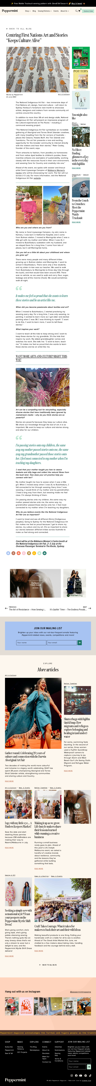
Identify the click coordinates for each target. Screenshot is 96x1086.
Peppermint (76, 175)
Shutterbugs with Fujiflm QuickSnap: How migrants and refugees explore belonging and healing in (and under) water (77, 728)
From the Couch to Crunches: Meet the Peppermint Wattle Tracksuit (80, 209)
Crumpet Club (86, 1080)
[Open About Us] (68, 11)
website (37, 178)
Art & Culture (64, 94)
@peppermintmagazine (80, 992)
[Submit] (80, 642)
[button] (8, 553)
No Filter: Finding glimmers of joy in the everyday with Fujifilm (80, 157)
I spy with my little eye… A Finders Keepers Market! (18, 824)
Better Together (70, 683)
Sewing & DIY (10, 875)
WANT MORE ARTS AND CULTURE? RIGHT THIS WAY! (41, 358)
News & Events (24, 788)
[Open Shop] (30, 11)
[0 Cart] (79, 11)
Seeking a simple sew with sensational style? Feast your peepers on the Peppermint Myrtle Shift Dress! (18, 917)
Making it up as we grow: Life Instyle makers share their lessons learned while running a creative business (47, 830)
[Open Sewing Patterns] (51, 11)
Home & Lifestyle (41, 876)
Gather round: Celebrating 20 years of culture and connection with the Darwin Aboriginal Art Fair (25, 756)
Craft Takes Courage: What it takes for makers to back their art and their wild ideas (57, 928)
